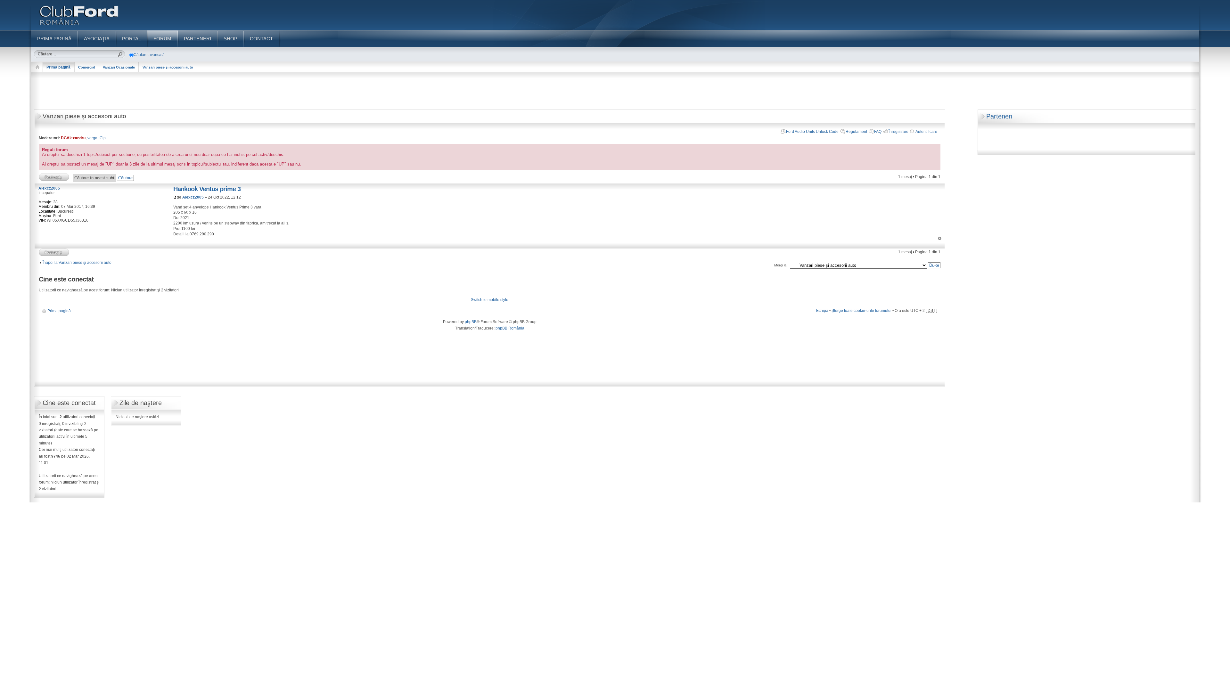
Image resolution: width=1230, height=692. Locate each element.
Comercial (86, 67)
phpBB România (510, 328)
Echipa (822, 310)
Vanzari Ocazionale (119, 67)
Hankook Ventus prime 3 (207, 188)
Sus (939, 238)
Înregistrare (898, 131)
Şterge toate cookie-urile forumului (861, 310)
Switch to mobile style (489, 299)
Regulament (856, 131)
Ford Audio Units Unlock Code (812, 131)
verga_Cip (96, 138)
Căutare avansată (149, 55)
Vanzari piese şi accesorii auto (168, 67)
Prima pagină (58, 67)
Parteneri (999, 116)
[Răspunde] (54, 177)
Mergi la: (780, 265)
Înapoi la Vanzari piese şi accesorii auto (77, 262)
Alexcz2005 (193, 197)
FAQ (878, 131)
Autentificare (926, 131)
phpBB (471, 322)
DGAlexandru (73, 138)
